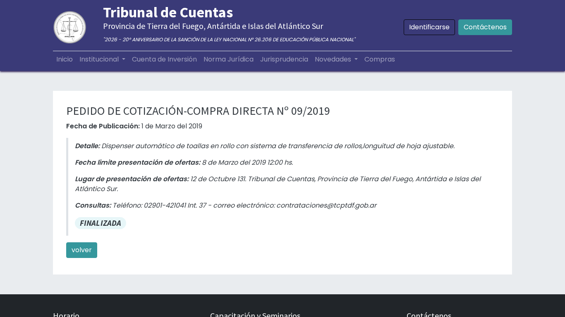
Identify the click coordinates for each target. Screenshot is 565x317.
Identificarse (429, 27)
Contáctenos (485, 27)
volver (82, 250)
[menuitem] (64, 59)
